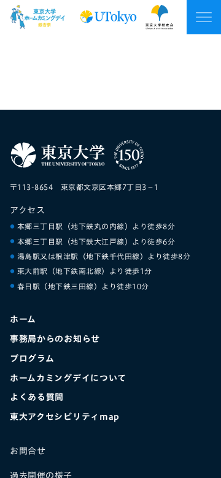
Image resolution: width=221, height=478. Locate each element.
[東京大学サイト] (57, 155)
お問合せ (27, 450)
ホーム (23, 319)
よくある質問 (37, 396)
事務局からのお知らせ (55, 338)
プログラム (32, 358)
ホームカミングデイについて (68, 377)
